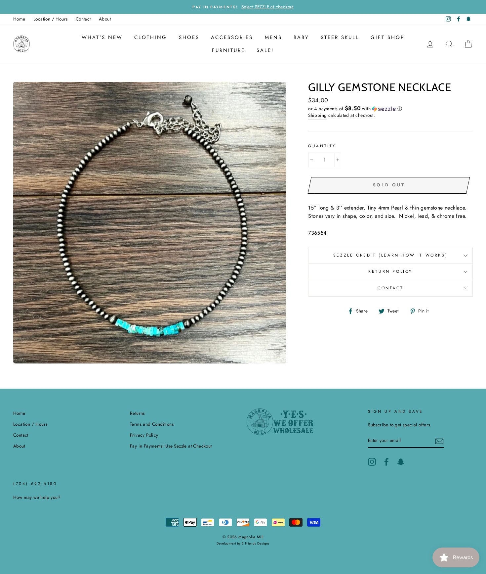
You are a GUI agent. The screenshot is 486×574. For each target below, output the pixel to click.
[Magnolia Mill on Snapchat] (401, 462)
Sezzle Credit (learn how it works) (390, 255)
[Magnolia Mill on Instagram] (372, 462)
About (105, 19)
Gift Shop (387, 37)
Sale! (265, 50)
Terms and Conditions (152, 424)
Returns (137, 413)
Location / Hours (50, 19)
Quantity (322, 146)
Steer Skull (340, 37)
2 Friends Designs (255, 543)
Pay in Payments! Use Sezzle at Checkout (171, 446)
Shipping (317, 115)
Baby (301, 37)
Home (19, 19)
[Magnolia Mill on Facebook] (386, 462)
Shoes (189, 37)
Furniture (228, 50)
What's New (102, 37)
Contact (83, 19)
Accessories (232, 37)
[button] (390, 108)
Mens (273, 37)
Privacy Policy (144, 435)
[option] (243, 7)
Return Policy (390, 271)
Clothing (150, 37)
